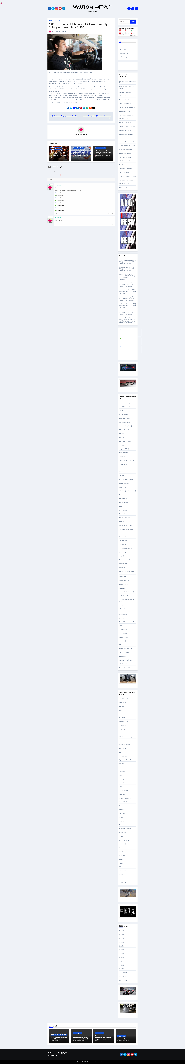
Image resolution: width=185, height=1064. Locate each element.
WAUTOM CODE (123, 976)
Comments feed (123, 53)
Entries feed (122, 49)
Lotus (120, 786)
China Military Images (125, 130)
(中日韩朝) (121, 953)
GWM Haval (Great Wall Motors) (127, 491)
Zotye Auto (122, 645)
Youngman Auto (123, 629)
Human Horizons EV (124, 517)
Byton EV (121, 437)
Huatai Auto (122, 514)
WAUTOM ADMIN (123, 972)
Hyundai (121, 752)
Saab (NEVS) (122, 844)
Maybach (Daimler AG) (125, 798)
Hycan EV (121, 521)
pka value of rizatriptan (125, 267)
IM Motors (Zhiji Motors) (125, 525)
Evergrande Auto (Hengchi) (126, 460)
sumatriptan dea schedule (126, 283)
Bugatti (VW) (122, 718)
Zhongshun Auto (123, 637)
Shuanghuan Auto (124, 580)
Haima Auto (122, 494)
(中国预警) (121, 965)
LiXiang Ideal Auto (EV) (125, 548)
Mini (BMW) (122, 817)
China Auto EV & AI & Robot (126, 99)
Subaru (121, 859)
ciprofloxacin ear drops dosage (127, 297)
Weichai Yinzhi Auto (124, 595)
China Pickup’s (123, 656)
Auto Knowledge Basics (125, 149)
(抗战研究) (121, 946)
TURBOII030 (56, 31)
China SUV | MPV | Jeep (125, 660)
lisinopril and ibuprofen (125, 311)
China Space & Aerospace (126, 134)
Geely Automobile (124, 483)
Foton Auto (122, 472)
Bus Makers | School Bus (125, 648)
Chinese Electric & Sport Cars (127, 667)
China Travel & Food (124, 172)
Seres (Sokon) (122, 576)
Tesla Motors (122, 870)
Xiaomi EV (121, 618)
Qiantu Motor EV (123, 563)
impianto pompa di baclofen (126, 260)
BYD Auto (121, 433)
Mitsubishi (122, 821)
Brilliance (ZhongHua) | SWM (126, 430)
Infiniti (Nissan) (123, 756)
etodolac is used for (124, 290)
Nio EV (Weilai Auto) (124, 559)
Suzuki (121, 863)
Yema (120, 625)
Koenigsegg (122, 771)
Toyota (121, 874)
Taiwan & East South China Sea (127, 176)
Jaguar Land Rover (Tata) (126, 760)
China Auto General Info (125, 92)
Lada (120, 775)
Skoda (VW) (122, 855)
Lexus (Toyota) (123, 783)
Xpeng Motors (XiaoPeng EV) (127, 622)
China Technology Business (126, 115)
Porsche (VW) (122, 832)
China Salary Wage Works (126, 164)
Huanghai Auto (123, 510)
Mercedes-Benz (123, 813)
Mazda (120, 805)
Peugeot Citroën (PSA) (125, 828)
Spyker (121, 851)
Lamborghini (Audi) (124, 779)
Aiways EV (122, 410)
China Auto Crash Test (125, 103)
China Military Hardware (125, 119)
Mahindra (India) (123, 794)
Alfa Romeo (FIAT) (124, 698)
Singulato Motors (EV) (125, 584)
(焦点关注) (121, 930)
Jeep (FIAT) (122, 763)
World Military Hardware (125, 138)
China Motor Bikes (124, 664)
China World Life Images (125, 168)
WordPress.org (123, 57)
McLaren (121, 809)
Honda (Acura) (123, 748)
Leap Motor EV (123, 540)
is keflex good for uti (125, 304)
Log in (120, 45)
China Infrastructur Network (127, 107)
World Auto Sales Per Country (127, 145)
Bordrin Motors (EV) (124, 422)
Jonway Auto (122, 533)
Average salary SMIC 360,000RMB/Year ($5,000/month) (79, 152)
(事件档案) (121, 949)
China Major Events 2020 (126, 180)
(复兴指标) (121, 942)
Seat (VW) (121, 848)
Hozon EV (121, 506)
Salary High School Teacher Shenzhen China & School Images (103, 152)
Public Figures (123, 187)
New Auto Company (124, 403)
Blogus (97, 1061)
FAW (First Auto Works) (125, 468)
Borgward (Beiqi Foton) (125, 426)
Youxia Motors (123, 633)
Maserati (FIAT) (123, 802)
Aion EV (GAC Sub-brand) (126, 407)
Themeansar (104, 1061)
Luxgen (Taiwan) (123, 556)
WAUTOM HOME (123, 980)
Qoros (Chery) (122, 567)
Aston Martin (122, 702)
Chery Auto (122, 445)
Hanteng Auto (123, 498)
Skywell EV (122, 588)
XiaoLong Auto (123, 614)
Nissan (121, 825)
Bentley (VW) (122, 710)
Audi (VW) (121, 706)
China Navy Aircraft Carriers (127, 126)
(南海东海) (121, 957)
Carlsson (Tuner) (123, 721)
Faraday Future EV (124, 464)
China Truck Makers (124, 652)
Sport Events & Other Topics (58, 1034)
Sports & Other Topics (125, 157)
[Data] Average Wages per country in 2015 (64, 116)
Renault (121, 836)
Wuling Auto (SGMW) (124, 605)
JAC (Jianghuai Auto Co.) (126, 529)
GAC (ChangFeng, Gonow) (126, 479)
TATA (120, 867)
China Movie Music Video (126, 161)
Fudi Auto (121, 475)
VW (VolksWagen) (123, 882)
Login (54, 171)
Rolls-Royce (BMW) (124, 840)
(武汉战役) (121, 969)
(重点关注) (121, 934)
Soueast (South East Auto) (126, 592)
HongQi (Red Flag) (124, 502)
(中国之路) (121, 961)
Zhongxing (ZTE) (123, 641)
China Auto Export (124, 96)
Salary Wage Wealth (55, 20)
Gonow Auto (122, 487)
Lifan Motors (122, 544)
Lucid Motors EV (123, 790)
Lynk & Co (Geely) (123, 552)
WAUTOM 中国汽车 (92, 7)
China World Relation (124, 184)
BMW (120, 714)
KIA (120, 767)
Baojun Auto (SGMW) (124, 418)
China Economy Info (56, 147)
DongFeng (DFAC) (124, 449)
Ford (120, 740)
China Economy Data (125, 111)
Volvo (120, 878)
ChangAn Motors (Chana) (126, 441)
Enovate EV (122, 456)
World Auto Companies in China (127, 142)
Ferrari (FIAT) (122, 729)
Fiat (120, 733)
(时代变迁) (121, 938)
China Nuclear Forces (125, 122)
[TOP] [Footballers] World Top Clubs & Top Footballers (127, 277)
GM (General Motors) (124, 744)
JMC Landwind (123, 537)
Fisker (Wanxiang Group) (125, 737)
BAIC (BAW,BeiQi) (123, 414)
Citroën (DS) (122, 725)
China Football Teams (125, 153)
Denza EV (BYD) (123, 452)
